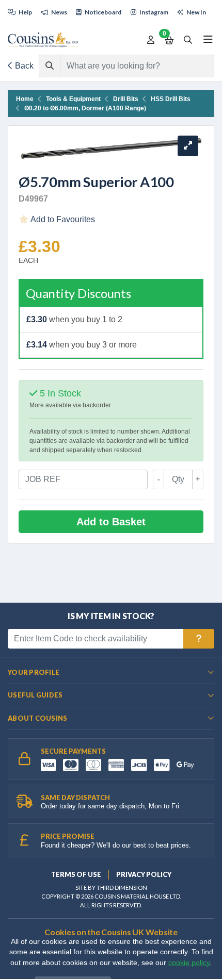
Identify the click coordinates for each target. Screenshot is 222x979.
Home (25, 99)
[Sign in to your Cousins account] (151, 40)
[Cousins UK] (43, 39)
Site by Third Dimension (111, 887)
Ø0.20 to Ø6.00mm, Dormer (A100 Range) (85, 108)
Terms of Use (76, 874)
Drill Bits (125, 99)
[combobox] (128, 66)
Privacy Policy (143, 874)
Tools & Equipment (73, 99)
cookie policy (189, 963)
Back (23, 65)
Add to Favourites (62, 219)
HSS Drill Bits (171, 99)
